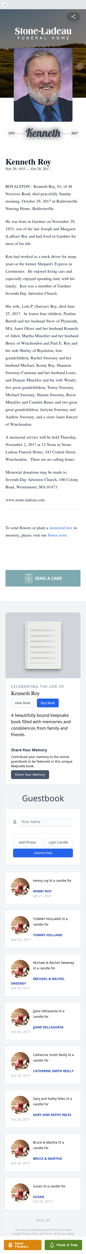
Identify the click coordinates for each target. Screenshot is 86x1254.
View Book (22, 703)
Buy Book (48, 703)
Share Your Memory (30, 774)
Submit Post (43, 853)
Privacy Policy (30, 1234)
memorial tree (60, 527)
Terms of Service (55, 1234)
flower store (57, 535)
